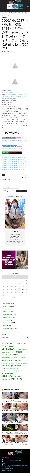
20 (15, 289)
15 (23, 286)
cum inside (13, 354)
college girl (24, 349)
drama (24, 355)
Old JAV (5, 320)
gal (19, 357)
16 (26, 286)
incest (12, 360)
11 (7, 286)
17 (3, 289)
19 (11, 289)
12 (11, 286)
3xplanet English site (15, 460)
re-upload (17, 365)
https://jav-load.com (7, 466)
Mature (4, 363)
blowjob (12, 346)
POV (3, 365)
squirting (18, 96)
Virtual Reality (4, 379)
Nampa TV (9, 92)
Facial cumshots (6, 98)
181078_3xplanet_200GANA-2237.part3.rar (14, 161)
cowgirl (8, 352)
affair (3, 343)
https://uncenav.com (7, 470)
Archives (4, 334)
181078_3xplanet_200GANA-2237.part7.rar (14, 169)
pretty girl (12, 96)
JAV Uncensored (7, 314)
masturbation (18, 360)
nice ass (13, 98)
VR (9, 379)
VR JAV (5, 325)
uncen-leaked (8, 373)
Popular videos (7, 323)
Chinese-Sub (6, 306)
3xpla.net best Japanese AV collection (18, 465)
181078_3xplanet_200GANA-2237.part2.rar (14, 159)
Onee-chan (24, 363)
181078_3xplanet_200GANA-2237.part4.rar (14, 163)
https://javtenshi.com (7, 468)
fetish (15, 357)
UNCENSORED (9, 376)
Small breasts (6, 371)
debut (20, 355)
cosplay (7, 96)
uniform (19, 376)
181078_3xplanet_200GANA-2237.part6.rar (14, 167)
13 (15, 286)
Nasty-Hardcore (11, 363)
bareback (19, 343)
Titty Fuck (10, 179)
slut (17, 368)
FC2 (12, 357)
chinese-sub (18, 349)
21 (19, 289)
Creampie (17, 352)
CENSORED (8, 94)
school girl (24, 365)
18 (7, 289)
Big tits (24, 96)
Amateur (9, 90)
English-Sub (6, 309)
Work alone (16, 379)
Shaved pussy (5, 368)
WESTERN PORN (7, 328)
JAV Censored (5, 12)
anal (15, 343)
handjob (23, 357)
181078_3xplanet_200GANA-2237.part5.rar (14, 165)
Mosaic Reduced (7, 317)
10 (3, 286)
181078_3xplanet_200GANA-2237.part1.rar (13, 157)
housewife (6, 360)
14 (19, 286)
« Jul (14, 297)
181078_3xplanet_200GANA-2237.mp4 (12, 148)
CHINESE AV (6, 303)
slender (12, 368)
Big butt (24, 343)
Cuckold (4, 355)
